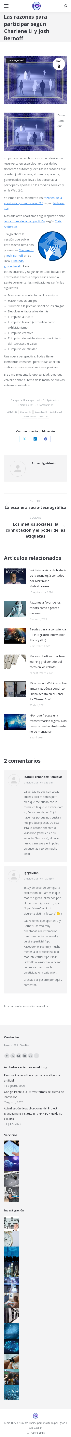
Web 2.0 (43, 416)
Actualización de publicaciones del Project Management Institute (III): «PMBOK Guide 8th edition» (33, 1113)
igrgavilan (31, 873)
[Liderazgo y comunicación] (10, 1377)
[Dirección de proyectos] (10, 1239)
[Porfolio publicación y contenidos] (10, 1148)
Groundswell (41, 412)
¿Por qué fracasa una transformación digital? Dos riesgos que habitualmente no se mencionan (48, 723)
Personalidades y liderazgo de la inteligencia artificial (32, 1077)
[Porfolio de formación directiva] (10, 1179)
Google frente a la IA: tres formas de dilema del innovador (34, 1094)
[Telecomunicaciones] (10, 1285)
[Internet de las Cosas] (10, 1361)
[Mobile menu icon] (6, 6)
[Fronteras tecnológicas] (10, 1392)
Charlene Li (26, 250)
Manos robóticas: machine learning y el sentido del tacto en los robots (47, 661)
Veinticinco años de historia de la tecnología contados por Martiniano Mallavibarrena (48, 578)
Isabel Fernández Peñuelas (43, 777)
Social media (29, 416)
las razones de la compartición (24, 221)
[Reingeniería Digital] (10, 1223)
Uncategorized (16, 60)
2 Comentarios (45, 405)
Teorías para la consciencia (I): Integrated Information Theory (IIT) (48, 634)
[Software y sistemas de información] (10, 1300)
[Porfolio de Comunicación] (10, 1163)
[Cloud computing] (10, 1315)
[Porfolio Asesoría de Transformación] (10, 1194)
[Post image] (15, 576)
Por (50, 400)
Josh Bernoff (14, 255)
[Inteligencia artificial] (10, 1346)
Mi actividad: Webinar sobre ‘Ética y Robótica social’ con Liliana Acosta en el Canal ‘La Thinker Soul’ (48, 691)
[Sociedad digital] (10, 1254)
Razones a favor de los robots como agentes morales (45, 607)
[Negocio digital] (10, 1269)
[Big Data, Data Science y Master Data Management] (10, 1331)
